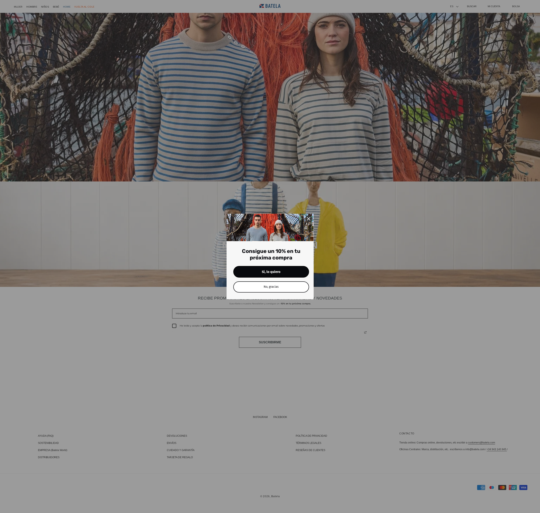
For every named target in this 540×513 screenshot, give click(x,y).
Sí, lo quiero (271, 272)
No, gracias (271, 287)
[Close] (309, 219)
